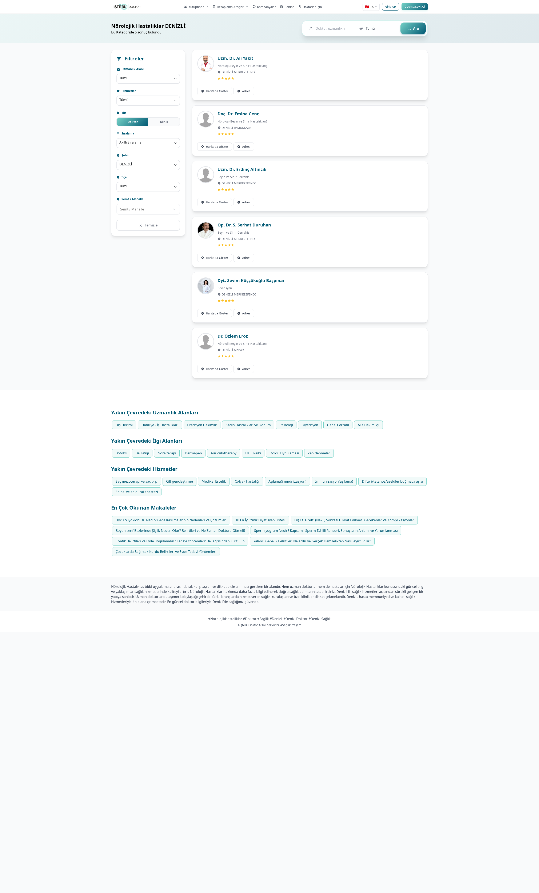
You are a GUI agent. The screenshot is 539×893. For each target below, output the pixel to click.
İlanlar (289, 7)
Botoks (121, 453)
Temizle (150, 225)
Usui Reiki (253, 453)
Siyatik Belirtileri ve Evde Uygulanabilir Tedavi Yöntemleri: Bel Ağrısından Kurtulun (180, 541)
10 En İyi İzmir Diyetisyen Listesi (260, 520)
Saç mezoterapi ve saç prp (136, 481)
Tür (123, 113)
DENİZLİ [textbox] (125, 164)
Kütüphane (196, 7)
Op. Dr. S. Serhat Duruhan (244, 225)
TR (369, 6)
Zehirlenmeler (319, 453)
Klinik (164, 122)
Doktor (133, 122)
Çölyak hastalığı (247, 481)
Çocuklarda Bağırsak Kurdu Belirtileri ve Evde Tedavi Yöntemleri (166, 551)
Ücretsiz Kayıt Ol (414, 6)
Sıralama (127, 133)
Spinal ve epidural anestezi (137, 492)
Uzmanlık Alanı (132, 69)
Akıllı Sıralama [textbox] (130, 142)
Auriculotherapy (223, 453)
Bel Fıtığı (142, 453)
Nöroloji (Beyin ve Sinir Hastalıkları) (242, 66)
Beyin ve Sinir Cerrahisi (233, 177)
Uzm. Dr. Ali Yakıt (235, 58)
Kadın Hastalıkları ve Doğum (248, 425)
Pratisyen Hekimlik (202, 425)
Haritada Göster (217, 91)
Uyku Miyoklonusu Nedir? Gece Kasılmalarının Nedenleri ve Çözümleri (171, 520)
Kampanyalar (266, 7)
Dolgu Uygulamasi (284, 453)
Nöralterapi (167, 453)
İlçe (124, 177)
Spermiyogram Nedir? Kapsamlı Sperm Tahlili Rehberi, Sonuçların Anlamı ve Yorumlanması (326, 530)
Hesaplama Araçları (230, 7)
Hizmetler (128, 91)
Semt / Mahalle (132, 199)
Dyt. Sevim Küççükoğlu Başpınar (251, 280)
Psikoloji (286, 425)
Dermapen (193, 453)
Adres (246, 91)
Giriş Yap (390, 6)
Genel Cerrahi (338, 425)
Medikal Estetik (214, 481)
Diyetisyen (224, 288)
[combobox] (148, 79)
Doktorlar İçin (312, 7)
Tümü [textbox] (123, 78)
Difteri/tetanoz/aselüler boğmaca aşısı (392, 481)
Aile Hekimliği (368, 425)
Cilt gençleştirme (179, 481)
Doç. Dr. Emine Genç (238, 114)
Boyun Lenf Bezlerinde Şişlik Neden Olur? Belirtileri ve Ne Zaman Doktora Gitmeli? (180, 530)
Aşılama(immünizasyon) (287, 481)
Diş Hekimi (124, 425)
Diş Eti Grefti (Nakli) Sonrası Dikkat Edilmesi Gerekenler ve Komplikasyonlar (354, 520)
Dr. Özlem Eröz (232, 336)
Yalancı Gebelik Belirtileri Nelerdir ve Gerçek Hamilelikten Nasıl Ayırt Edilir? (312, 541)
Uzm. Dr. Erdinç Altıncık (241, 169)
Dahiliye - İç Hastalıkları (159, 425)
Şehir (125, 155)
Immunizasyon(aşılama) (334, 481)
